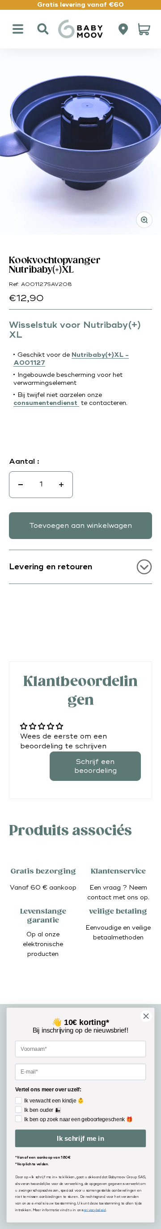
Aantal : (24, 461)
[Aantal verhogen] (61, 485)
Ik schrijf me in (80, 1138)
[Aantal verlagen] (20, 485)
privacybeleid (95, 1210)
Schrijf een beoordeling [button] (95, 766)
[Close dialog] (146, 1016)
